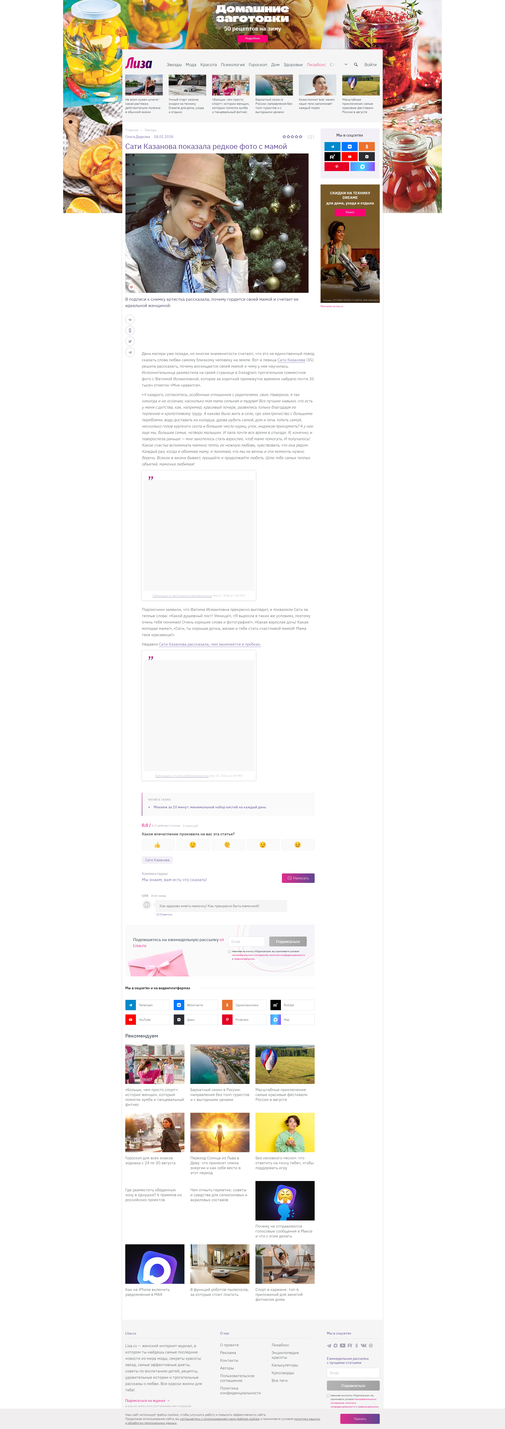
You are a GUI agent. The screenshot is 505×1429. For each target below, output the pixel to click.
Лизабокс (316, 64)
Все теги (280, 1380)
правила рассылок (244, 958)
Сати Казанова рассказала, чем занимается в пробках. (210, 644)
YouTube (145, 1020)
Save (131, 287)
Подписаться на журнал (145, 1400)
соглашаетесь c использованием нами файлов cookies (220, 1419)
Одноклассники (247, 1005)
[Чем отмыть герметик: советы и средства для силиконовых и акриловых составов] (220, 1182)
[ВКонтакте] (350, 146)
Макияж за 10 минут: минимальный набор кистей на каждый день (210, 807)
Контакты (229, 1360)
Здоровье (293, 64)
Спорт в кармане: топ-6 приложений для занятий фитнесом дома (279, 1294)
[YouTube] (350, 156)
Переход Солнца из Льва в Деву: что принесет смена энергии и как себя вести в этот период (215, 1165)
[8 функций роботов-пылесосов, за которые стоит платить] (220, 1264)
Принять (360, 1419)
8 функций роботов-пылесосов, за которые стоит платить (219, 1292)
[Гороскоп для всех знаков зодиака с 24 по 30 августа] (154, 1132)
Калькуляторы (285, 1365)
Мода (191, 64)
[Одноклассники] (367, 146)
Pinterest (242, 1020)
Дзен (191, 1020)
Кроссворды (283, 1372)
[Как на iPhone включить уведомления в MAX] (154, 1264)
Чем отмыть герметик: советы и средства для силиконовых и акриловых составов (218, 1194)
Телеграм (146, 1005)
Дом (275, 64)
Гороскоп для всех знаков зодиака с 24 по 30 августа (150, 1160)
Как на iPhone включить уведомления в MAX (147, 1292)
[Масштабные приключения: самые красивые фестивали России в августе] (361, 85)
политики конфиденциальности (287, 955)
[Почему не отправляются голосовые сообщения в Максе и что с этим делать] (285, 1200)
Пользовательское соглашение (237, 1378)
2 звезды (289, 136)
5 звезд (301, 136)
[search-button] (356, 64)
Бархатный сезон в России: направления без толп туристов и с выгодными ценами (273, 105)
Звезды (174, 64)
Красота (208, 64)
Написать (301, 878)
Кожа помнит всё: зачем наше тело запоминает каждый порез (317, 103)
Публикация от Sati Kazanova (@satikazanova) (182, 595)
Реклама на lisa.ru (332, 306)
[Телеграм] (332, 146)
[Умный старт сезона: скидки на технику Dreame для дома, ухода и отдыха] (187, 85)
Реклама (228, 1352)
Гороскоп (258, 64)
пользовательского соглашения (250, 955)
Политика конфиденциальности (240, 1390)
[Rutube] (332, 156)
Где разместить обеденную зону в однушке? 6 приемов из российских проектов (153, 1194)
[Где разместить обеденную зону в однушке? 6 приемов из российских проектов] (154, 1182)
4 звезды (297, 136)
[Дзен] (367, 156)
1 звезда (284, 136)
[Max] (362, 166)
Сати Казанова (291, 359)
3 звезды (293, 136)
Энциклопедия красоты (285, 1355)
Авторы (227, 1368)
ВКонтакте (195, 1005)
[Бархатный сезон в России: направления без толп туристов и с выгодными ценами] (274, 85)
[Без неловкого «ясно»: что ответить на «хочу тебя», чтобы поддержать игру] (285, 1132)
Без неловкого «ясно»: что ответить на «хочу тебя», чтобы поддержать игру (284, 1162)
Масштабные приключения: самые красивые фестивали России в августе (357, 105)
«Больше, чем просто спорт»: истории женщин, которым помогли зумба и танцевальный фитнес (230, 105)
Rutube (289, 1005)
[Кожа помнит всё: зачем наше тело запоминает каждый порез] (317, 85)
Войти (371, 64)
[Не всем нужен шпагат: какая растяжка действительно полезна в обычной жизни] (144, 85)
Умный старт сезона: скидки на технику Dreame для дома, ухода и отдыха (186, 105)
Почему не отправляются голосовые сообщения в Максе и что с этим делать (283, 1231)
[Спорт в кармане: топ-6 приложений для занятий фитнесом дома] (285, 1264)
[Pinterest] (337, 166)
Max (287, 1020)
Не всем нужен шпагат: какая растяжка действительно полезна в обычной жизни (142, 105)
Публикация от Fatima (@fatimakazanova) (182, 775)
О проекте (229, 1345)
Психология (233, 64)
